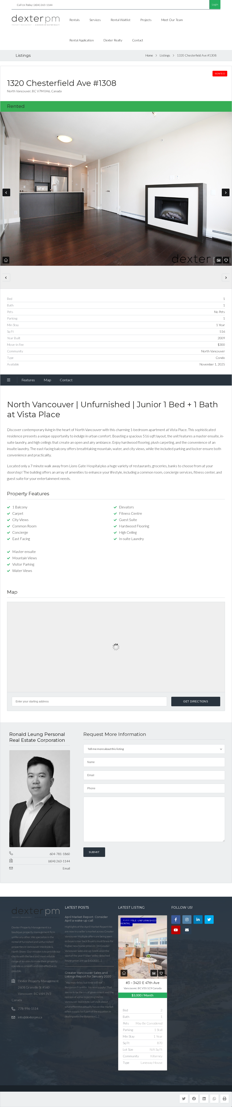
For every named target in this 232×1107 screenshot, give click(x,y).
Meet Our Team (172, 20)
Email (66, 868)
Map (47, 380)
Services (95, 20)
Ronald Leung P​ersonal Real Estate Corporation (37, 737)
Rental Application (81, 40)
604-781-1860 (60, 854)
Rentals (74, 20)
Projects (146, 20)
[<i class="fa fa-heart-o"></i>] (226, 260)
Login (215, 4)
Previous (6, 192)
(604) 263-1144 (59, 861)
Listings (165, 55)
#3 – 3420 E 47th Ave (143, 983)
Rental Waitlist (120, 20)
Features (28, 380)
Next (226, 192)
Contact (137, 40)
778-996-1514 (28, 1008)
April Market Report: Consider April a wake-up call (86, 918)
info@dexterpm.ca (30, 1017)
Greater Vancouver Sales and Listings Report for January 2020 (88, 974)
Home (149, 55)
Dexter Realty (113, 40)
